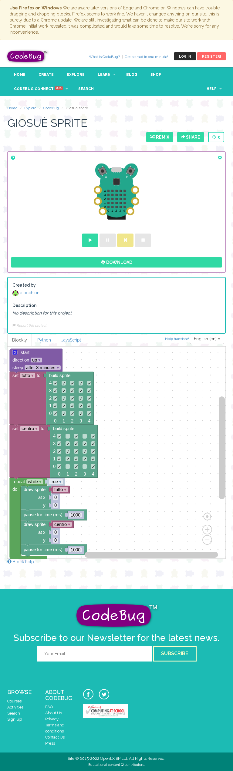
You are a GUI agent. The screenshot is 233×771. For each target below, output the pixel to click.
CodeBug (27, 56)
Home (19, 74)
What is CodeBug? (104, 57)
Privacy (52, 719)
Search (86, 89)
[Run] (90, 240)
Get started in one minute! (146, 57)
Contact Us (55, 737)
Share (192, 137)
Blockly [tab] (19, 340)
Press (50, 743)
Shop (155, 74)
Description (24, 305)
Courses (14, 701)
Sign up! (14, 719)
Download (118, 262)
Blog (131, 74)
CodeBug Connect (38, 89)
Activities (15, 707)
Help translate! (177, 338)
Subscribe (174, 653)
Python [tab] (44, 340)
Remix (161, 137)
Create (46, 74)
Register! (211, 57)
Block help (23, 561)
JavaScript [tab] (71, 340)
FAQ (49, 707)
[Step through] (125, 240)
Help (212, 89)
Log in (185, 57)
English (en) (206, 338)
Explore (76, 74)
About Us (53, 713)
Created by (24, 285)
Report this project (31, 325)
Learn (104, 74)
